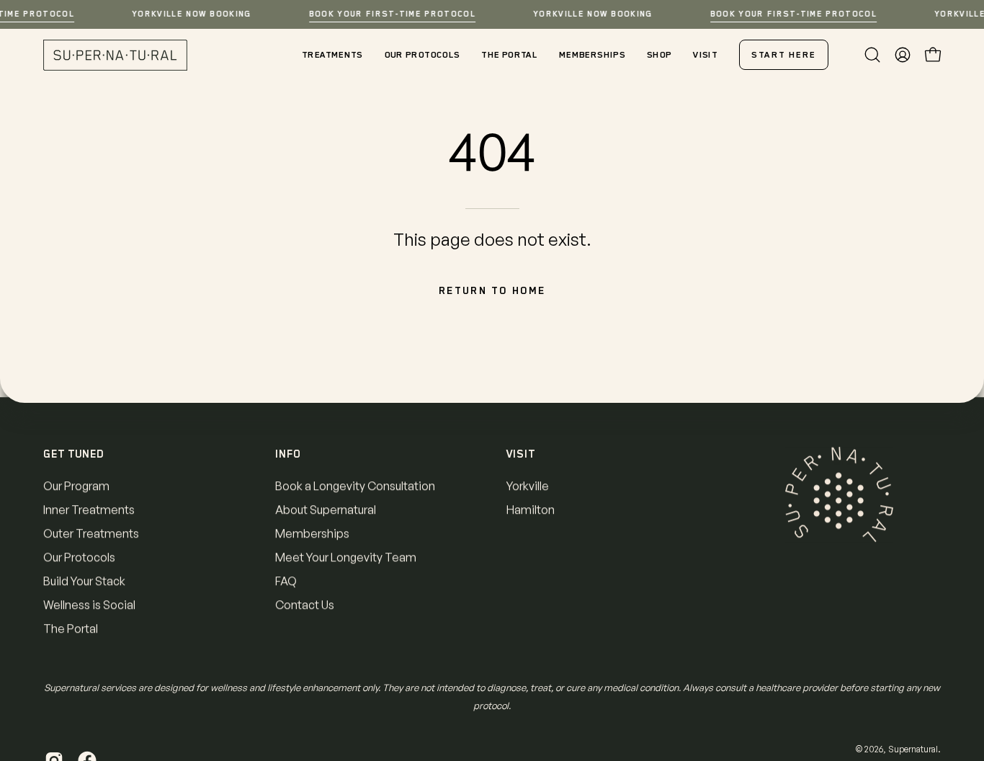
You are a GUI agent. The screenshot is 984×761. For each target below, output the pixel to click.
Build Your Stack (84, 581)
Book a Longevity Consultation (355, 486)
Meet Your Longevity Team (345, 557)
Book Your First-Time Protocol (392, 14)
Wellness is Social (89, 604)
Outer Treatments (91, 533)
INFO (288, 454)
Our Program (76, 486)
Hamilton (530, 509)
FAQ (286, 581)
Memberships (312, 533)
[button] (872, 55)
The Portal (70, 628)
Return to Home (492, 290)
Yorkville (527, 486)
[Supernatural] (115, 55)
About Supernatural (325, 509)
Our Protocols (79, 557)
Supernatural (913, 749)
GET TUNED (73, 454)
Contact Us (304, 604)
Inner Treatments (89, 509)
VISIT (520, 454)
